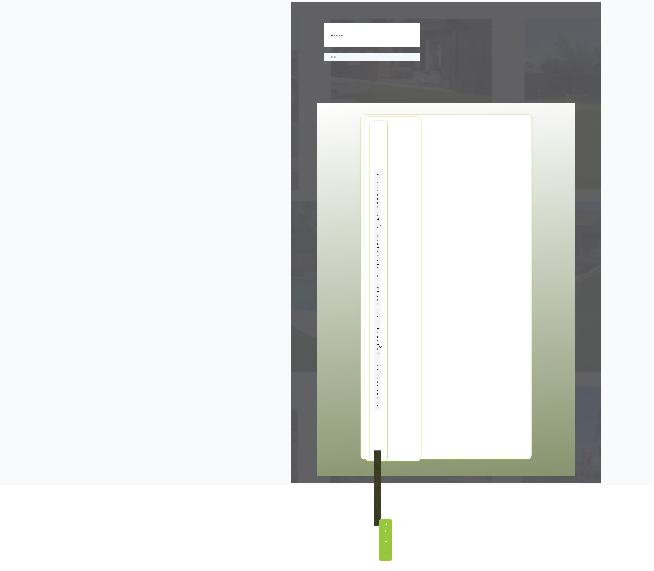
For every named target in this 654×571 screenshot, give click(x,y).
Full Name (337, 35)
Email (327, 49)
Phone (327, 63)
